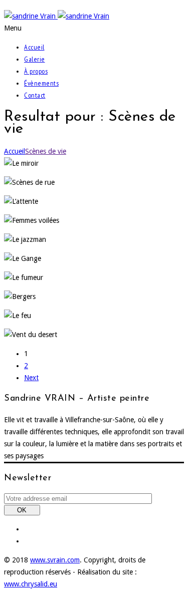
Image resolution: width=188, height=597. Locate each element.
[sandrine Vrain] (56, 16)
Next (31, 378)
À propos (36, 71)
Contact (35, 95)
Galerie (34, 59)
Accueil (34, 47)
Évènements (41, 83)
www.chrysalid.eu (30, 584)
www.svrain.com (55, 560)
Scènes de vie (45, 151)
